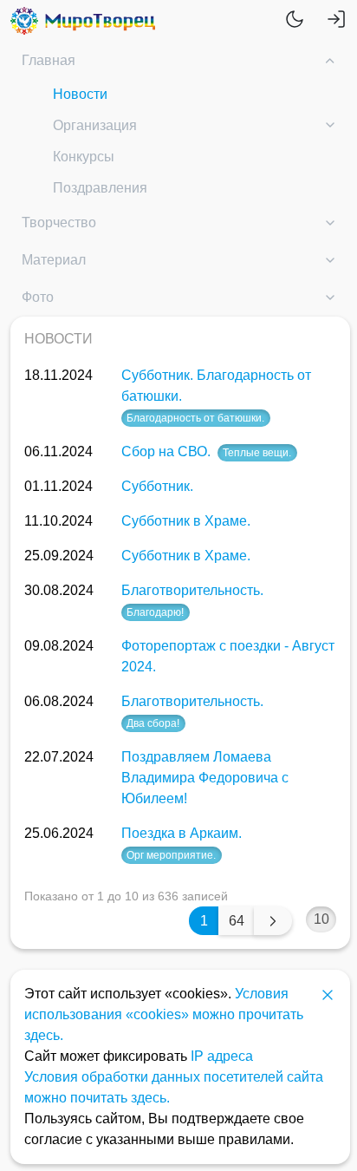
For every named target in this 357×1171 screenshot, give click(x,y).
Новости (80, 94)
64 (236, 920)
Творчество (59, 222)
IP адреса (222, 1056)
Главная (48, 60)
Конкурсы (83, 156)
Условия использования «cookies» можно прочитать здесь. (163, 1014)
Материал (54, 259)
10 (321, 919)
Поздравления (100, 187)
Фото (38, 297)
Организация (95, 125)
